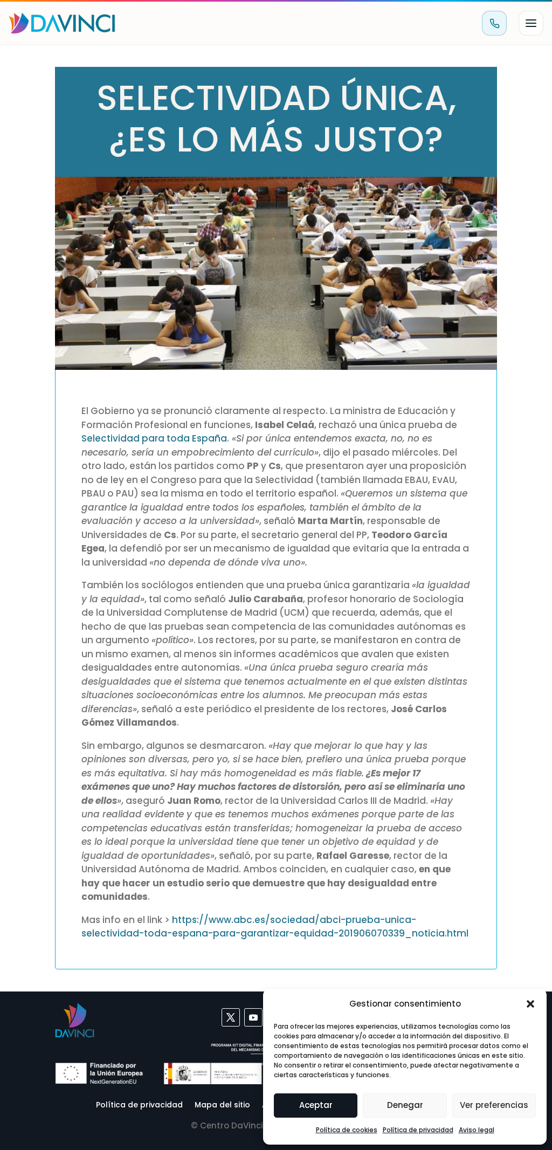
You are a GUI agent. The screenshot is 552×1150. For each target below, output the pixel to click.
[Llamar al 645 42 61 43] (494, 23)
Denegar (405, 1105)
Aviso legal (476, 1129)
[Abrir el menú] (531, 23)
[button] (530, 1003)
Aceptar (316, 1105)
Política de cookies (346, 1129)
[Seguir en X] (231, 1017)
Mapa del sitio (222, 1103)
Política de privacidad (418, 1129)
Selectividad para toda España (154, 438)
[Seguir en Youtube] (253, 1017)
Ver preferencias (494, 1105)
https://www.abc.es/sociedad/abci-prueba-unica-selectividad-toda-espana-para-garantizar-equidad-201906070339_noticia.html (274, 926)
